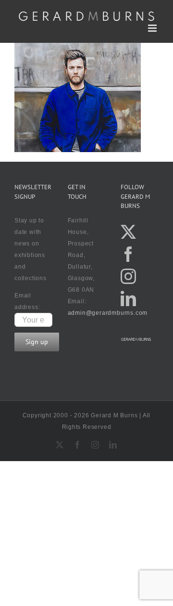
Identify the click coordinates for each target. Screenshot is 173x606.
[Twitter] (128, 232)
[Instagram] (128, 276)
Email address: (27, 301)
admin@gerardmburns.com (108, 312)
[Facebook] (128, 254)
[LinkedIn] (128, 298)
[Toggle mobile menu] (153, 28)
